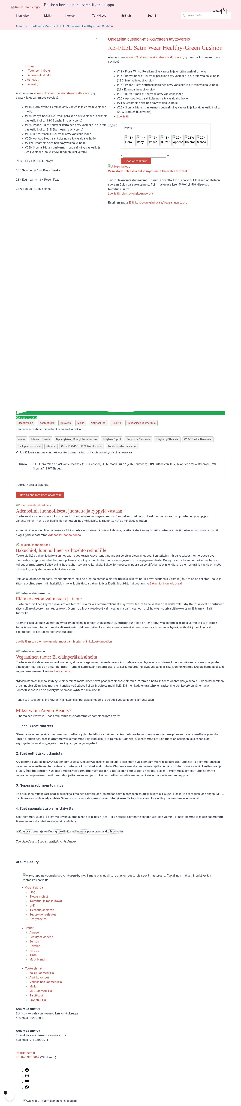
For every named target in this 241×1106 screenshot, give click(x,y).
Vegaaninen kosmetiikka (141, 423)
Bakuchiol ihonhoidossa (165, 583)
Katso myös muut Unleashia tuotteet (162, 171)
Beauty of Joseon (41, 937)
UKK (32, 905)
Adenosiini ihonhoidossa (64, 535)
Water (21, 439)
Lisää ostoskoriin (135, 161)
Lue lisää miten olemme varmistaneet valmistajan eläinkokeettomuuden (64, 641)
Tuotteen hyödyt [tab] (38, 70)
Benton (34, 941)
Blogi (32, 892)
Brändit (30, 928)
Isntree (34, 950)
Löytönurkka (37, 1000)
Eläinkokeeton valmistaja (145, 202)
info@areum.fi (25, 1053)
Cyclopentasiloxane (29, 446)
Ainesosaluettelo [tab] (39, 75)
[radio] (130, 140)
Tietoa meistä (38, 896)
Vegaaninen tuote (175, 202)
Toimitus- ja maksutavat (45, 901)
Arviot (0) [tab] (34, 84)
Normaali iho (98, 423)
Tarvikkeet (36, 995)
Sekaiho (116, 423)
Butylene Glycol (112, 439)
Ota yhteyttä (37, 919)
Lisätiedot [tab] (32, 79)
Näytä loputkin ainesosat (122, 446)
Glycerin (51, 446)
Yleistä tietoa (34, 887)
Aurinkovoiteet (39, 977)
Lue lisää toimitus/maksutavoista (130, 193)
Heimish (34, 946)
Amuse (34, 932)
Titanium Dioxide (40, 439)
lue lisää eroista (59, 671)
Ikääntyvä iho (25, 423)
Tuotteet (36, 26)
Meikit (49, 26)
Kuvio (128, 127)
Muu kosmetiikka (40, 991)
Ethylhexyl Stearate (167, 439)
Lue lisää (123, 116)
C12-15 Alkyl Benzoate (198, 439)
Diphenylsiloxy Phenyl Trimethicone (76, 439)
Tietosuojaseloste (41, 910)
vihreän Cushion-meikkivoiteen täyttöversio (154, 57)
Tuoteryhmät (33, 968)
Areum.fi (21, 26)
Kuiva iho (65, 423)
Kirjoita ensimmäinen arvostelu (40, 495)
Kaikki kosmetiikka (41, 973)
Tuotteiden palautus (42, 914)
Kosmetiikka (47, 423)
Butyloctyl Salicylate (138, 439)
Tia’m (33, 955)
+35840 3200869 (28, 1057)
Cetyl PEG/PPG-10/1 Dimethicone (81, 446)
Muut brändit (38, 959)
